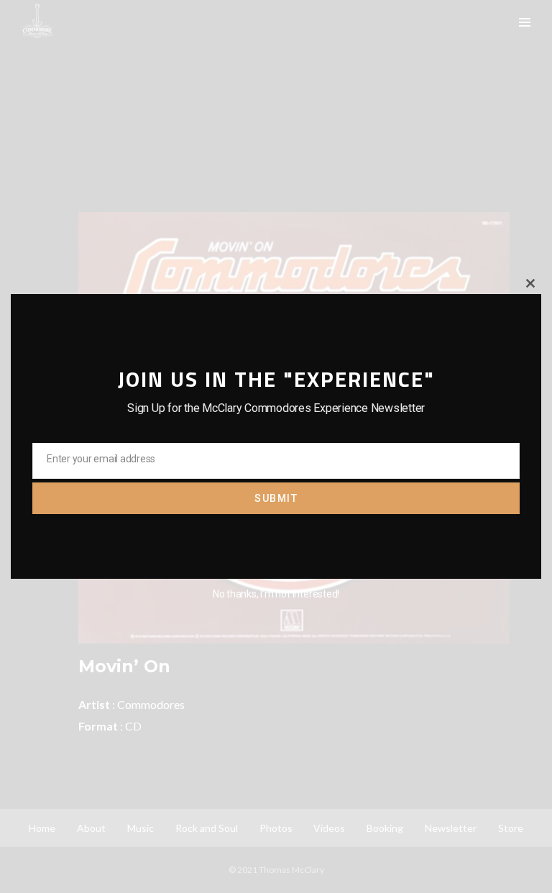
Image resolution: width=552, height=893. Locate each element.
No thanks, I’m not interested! (276, 594)
